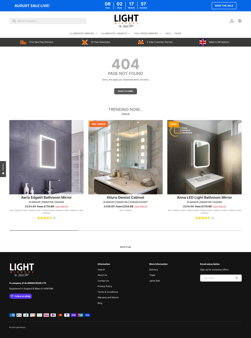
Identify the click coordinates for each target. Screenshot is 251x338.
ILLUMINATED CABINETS (114, 33)
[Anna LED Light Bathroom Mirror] (204, 157)
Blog (100, 303)
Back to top (125, 247)
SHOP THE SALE (224, 5)
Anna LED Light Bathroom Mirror (204, 197)
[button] (240, 21)
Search (101, 269)
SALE (168, 33)
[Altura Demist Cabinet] (125, 157)
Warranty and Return (108, 297)
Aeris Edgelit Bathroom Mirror (46, 197)
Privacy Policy (105, 286)
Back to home (125, 91)
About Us (102, 275)
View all (126, 113)
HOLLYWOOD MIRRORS (146, 33)
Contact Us (103, 280)
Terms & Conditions (108, 291)
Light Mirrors (21, 327)
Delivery (153, 269)
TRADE (177, 33)
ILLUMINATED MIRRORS (82, 33)
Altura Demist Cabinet (125, 197)
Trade (152, 275)
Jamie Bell (154, 280)
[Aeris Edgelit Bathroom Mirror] (46, 157)
